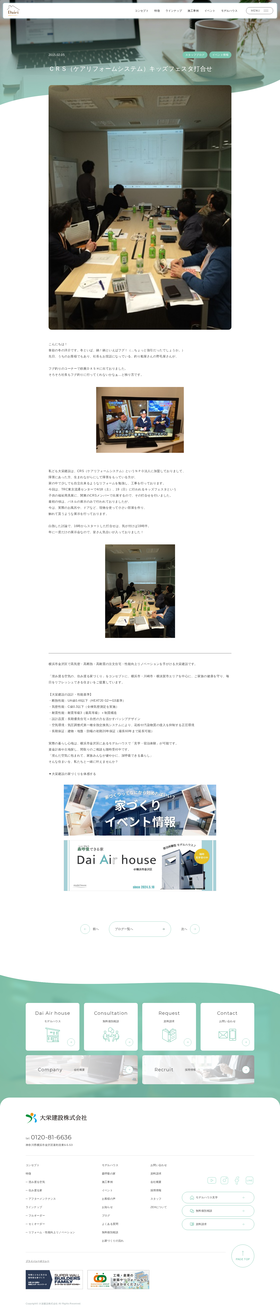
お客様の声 (109, 1198)
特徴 (157, 10)
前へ (96, 929)
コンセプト (142, 10)
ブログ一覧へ (124, 929)
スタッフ (156, 1198)
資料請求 (156, 1173)
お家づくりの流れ (113, 1240)
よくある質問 (110, 1223)
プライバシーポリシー (37, 1261)
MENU (255, 10)
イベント (209, 10)
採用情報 (156, 1190)
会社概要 (156, 1181)
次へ (184, 929)
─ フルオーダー (35, 1215)
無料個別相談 (110, 1232)
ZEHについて (158, 1207)
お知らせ (107, 1207)
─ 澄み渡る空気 (35, 1181)
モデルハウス (229, 10)
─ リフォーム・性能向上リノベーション (50, 1232)
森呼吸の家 (109, 1173)
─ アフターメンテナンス (41, 1198)
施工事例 (193, 10)
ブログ (106, 1215)
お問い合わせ (158, 1165)
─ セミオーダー (35, 1223)
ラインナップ (174, 10)
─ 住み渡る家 (34, 1190)
